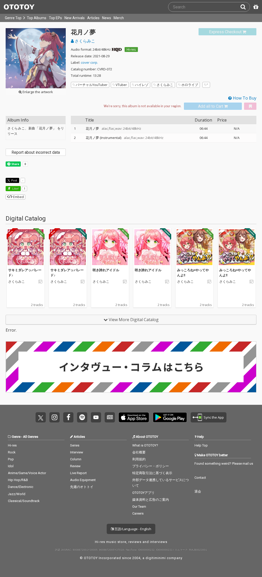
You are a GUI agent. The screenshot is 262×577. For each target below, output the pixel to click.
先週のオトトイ (81, 487)
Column (75, 459)
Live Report (78, 473)
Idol (11, 466)
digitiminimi (156, 558)
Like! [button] (15, 188)
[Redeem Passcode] (255, 7)
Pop (11, 459)
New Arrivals (74, 18)
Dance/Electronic (20, 487)
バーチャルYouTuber (91, 84)
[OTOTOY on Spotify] (82, 417)
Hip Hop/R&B (18, 480)
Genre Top (13, 18)
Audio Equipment (83, 480)
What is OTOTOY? (145, 445)
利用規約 (139, 459)
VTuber (121, 84)
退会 (197, 491)
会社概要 (139, 452)
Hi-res (131, 49)
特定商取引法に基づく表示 (152, 473)
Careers (138, 513)
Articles (93, 18)
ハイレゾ (141, 84)
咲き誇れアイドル (106, 270)
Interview (76, 452)
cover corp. (89, 62)
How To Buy (244, 98)
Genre (16, 437)
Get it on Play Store (170, 417)
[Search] (245, 7)
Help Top (201, 445)
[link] (227, 31)
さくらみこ (84, 41)
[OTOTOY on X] (41, 417)
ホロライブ (189, 84)
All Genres (30, 437)
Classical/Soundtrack (24, 501)
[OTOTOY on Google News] (110, 417)
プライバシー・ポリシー (150, 466)
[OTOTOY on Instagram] (54, 417)
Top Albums (36, 18)
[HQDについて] (117, 49)
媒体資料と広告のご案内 (150, 500)
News (106, 18)
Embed (18, 196)
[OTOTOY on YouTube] (96, 417)
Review (75, 466)
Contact (200, 478)
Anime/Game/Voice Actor (27, 473)
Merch (119, 18)
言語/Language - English (132, 529)
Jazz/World (16, 494)
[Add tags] (206, 85)
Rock (12, 452)
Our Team (139, 506)
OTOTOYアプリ (143, 493)
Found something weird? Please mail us (223, 463)
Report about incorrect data (36, 152)
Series (74, 445)
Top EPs (55, 18)
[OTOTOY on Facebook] (68, 417)
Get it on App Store (133, 417)
